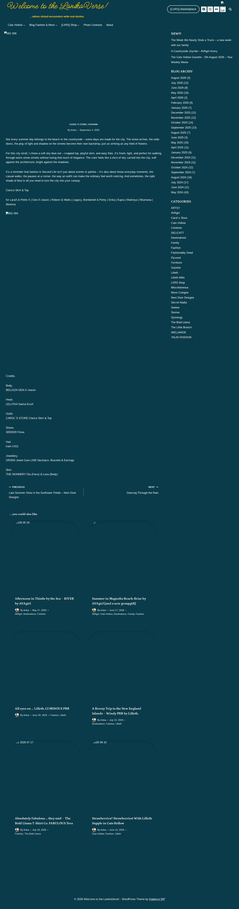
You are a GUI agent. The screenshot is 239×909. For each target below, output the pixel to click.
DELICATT (177, 232)
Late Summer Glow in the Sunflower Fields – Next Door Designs (42, 492)
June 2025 (177, 137)
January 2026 (179, 107)
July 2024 (177, 182)
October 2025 (179, 122)
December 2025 (180, 112)
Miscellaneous (179, 287)
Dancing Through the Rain (142, 490)
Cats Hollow (106, 614)
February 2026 (180, 102)
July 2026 (177, 82)
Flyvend (176, 257)
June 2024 (177, 187)
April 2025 (177, 147)
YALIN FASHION (181, 337)
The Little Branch (181, 327)
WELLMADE (178, 332)
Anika (73, 130)
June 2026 (177, 87)
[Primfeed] (223, 9)
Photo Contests (93, 25)
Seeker (175, 307)
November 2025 (180, 117)
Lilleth (63, 715)
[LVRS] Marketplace (183, 9)
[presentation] (45, 555)
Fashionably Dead (182, 252)
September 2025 (181, 127)
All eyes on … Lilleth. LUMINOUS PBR (42, 708)
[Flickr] (216, 9)
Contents (176, 227)
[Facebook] (204, 9)
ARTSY (175, 208)
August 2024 (178, 177)
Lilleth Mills (178, 277)
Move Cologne (179, 292)
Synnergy (177, 317)
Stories (175, 312)
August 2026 (178, 77)
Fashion (93, 124)
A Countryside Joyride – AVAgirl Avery (194, 51)
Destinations (29, 614)
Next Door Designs (182, 297)
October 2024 (179, 167)
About (109, 25)
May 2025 (177, 142)
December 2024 (180, 157)
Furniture (176, 262)
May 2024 (177, 192)
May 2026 (177, 92)
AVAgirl (18, 614)
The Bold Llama (33, 834)
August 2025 (178, 132)
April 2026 (177, 97)
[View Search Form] (230, 9)
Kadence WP (157, 899)
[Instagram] (210, 9)
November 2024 (180, 162)
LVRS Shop (178, 282)
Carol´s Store (78, 124)
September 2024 (181, 172)
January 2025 (179, 152)
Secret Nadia (179, 302)
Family (131, 614)
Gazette (176, 267)
